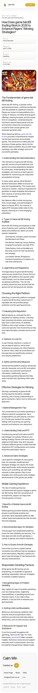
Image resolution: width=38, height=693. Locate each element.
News (8, 16)
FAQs (25, 673)
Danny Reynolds (8, 40)
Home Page (8, 673)
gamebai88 (16, 637)
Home (3, 16)
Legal (23, 687)
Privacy (13, 687)
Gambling (13, 16)
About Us (6, 687)
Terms (18, 687)
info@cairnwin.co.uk (11, 677)
